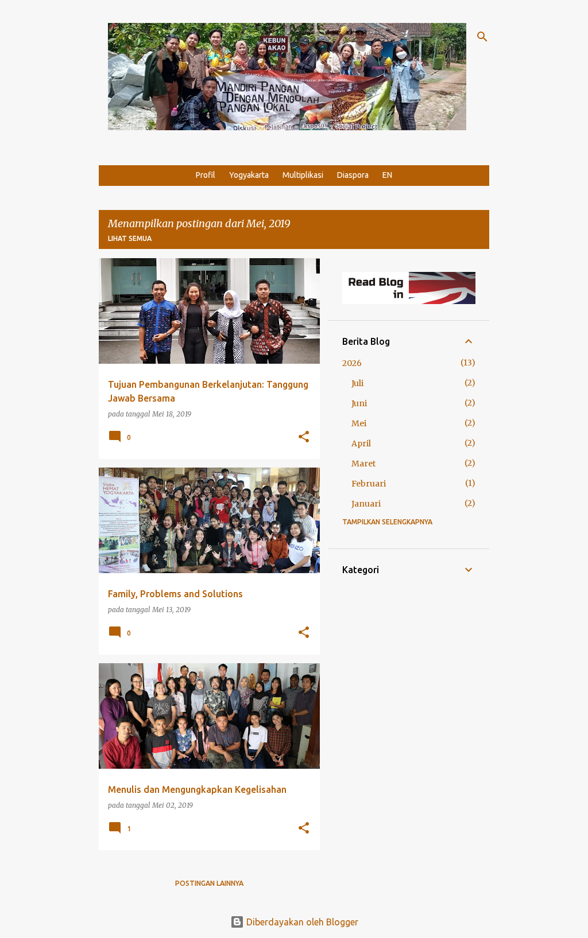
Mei (358, 423)
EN (387, 175)
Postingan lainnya (209, 883)
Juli (357, 383)
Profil (205, 175)
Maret (363, 463)
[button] (304, 437)
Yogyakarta (249, 175)
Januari (366, 504)
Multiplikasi (303, 175)
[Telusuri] (482, 36)
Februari (368, 483)
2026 (352, 363)
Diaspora (353, 175)
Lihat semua (130, 238)
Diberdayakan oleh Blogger (301, 922)
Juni (359, 403)
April (361, 443)
